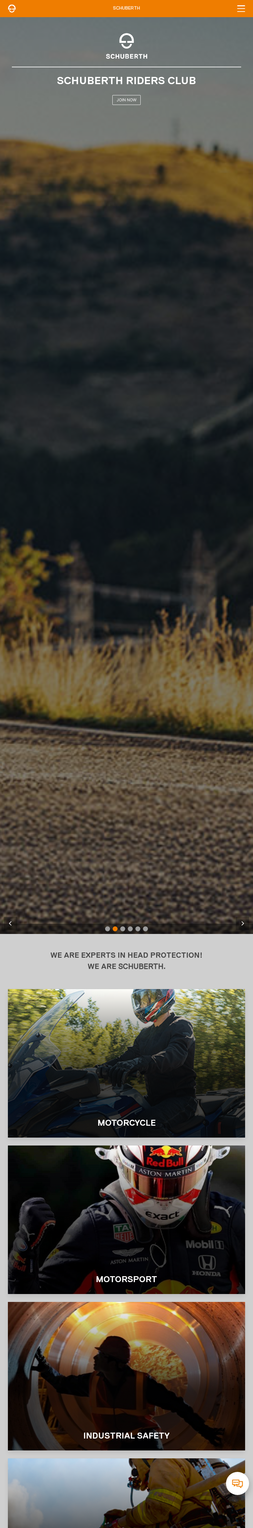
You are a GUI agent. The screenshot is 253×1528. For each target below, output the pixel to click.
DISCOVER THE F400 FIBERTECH (126, 99)
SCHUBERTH (126, 8)
